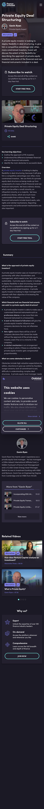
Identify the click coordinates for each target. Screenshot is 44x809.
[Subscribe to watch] (22, 111)
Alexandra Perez (11, 563)
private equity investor (12, 170)
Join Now (22, 656)
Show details (32, 416)
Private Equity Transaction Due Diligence (23, 500)
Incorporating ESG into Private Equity (23, 494)
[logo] (8, 5)
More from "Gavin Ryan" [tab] (19, 486)
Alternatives (7, 34)
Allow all (22, 423)
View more (22, 516)
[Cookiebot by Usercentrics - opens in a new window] (31, 378)
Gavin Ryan (9, 592)
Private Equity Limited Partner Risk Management (23, 507)
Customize (21, 429)
